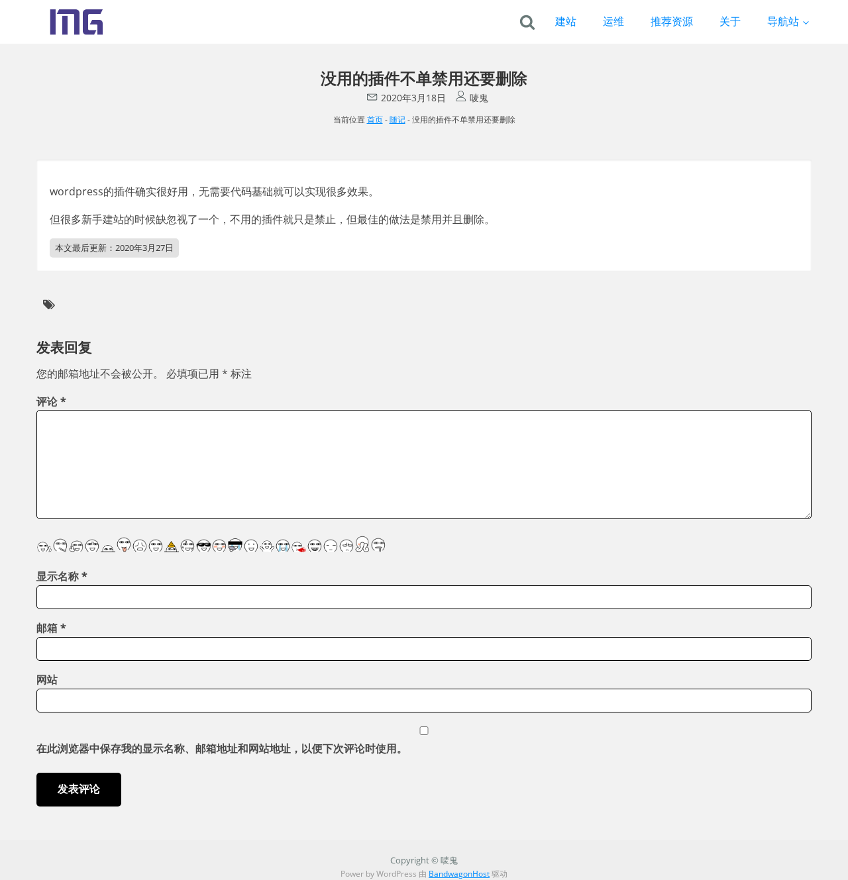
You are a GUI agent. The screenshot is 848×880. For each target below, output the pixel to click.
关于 (730, 21)
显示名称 (61, 576)
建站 (565, 21)
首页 (375, 119)
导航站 (783, 21)
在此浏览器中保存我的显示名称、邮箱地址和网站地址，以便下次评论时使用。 (221, 748)
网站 (47, 679)
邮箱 (51, 627)
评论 (51, 401)
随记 (397, 119)
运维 (613, 21)
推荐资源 (672, 21)
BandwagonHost (459, 873)
